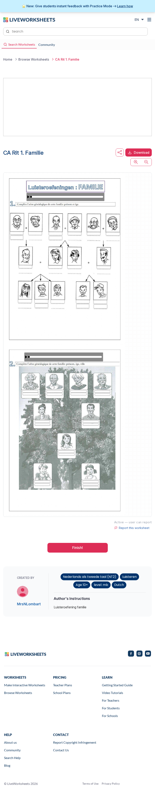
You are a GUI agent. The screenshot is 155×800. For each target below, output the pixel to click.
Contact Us (61, 750)
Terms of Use (90, 783)
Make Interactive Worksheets (24, 685)
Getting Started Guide (117, 685)
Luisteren (129, 576)
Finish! (77, 548)
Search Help (12, 758)
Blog (7, 765)
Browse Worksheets (18, 693)
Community (12, 750)
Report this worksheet (134, 528)
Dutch (119, 584)
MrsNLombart (29, 604)
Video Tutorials (112, 693)
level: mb (101, 584)
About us (10, 742)
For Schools (110, 716)
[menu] (149, 19)
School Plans (62, 693)
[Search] (8, 31)
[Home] (29, 19)
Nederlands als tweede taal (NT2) (89, 576)
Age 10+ (82, 584)
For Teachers (110, 700)
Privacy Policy (111, 783)
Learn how (125, 6)
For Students (111, 708)
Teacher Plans (62, 685)
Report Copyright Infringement (74, 742)
